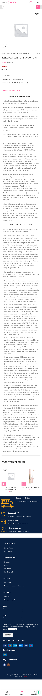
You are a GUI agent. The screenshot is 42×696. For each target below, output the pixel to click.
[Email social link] (12, 82)
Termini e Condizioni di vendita (14, 586)
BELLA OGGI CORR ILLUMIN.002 (31, 487)
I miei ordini (8, 569)
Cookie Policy (8, 551)
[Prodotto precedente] (35, 53)
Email (5, 615)
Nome (5, 606)
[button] (24, 484)
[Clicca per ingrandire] (5, 46)
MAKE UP (10, 53)
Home (4, 53)
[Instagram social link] (8, 664)
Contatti (6, 596)
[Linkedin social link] (17, 82)
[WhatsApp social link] (22, 82)
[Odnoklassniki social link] (20, 82)
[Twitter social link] (9, 82)
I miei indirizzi (8, 572)
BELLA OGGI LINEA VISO (21, 53)
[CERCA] (38, 7)
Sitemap (7, 562)
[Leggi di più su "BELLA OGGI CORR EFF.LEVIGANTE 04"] (4, 484)
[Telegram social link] (27, 82)
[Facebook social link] (7, 82)
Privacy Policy (8, 548)
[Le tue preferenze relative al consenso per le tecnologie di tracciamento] (38, 692)
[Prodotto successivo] (39, 53)
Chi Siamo (7, 582)
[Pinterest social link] (15, 82)
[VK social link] (24, 82)
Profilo (6, 565)
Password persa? (9, 600)
